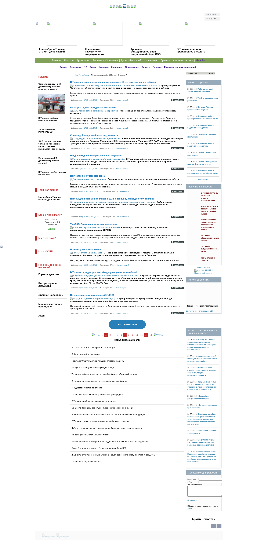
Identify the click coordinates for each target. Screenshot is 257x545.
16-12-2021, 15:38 (90, 242)
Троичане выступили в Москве (86, 461)
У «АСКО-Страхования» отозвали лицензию (94, 224)
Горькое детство (48, 274)
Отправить (191, 500)
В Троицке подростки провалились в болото (191, 50)
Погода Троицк (203, 267)
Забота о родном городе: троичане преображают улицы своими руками (107, 428)
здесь (189, 509)
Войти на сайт (211, 14)
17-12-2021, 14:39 (90, 100)
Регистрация (211, 18)
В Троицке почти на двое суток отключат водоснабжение (99, 381)
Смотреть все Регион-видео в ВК (199, 311)
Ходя (41, 315)
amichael (51, 229)
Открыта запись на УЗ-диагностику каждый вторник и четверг (50, 86)
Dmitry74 (82, 191)
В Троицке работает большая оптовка (48, 119)
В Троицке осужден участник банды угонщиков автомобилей (103, 272)
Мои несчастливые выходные (50, 305)
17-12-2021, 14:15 (90, 128)
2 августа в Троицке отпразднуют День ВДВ (93, 367)
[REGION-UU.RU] (72, 12)
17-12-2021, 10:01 (92, 191)
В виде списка (213, 527)
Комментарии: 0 (122, 100)
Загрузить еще (127, 324)
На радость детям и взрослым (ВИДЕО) (92, 295)
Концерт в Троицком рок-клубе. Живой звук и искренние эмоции (103, 408)
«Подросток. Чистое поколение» (87, 388)
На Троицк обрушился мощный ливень (90, 435)
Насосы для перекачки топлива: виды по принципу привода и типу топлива (112, 198)
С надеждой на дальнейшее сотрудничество (94, 135)
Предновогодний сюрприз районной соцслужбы (96, 155)
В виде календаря (219, 527)
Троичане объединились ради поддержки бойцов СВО (146, 52)
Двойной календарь (50, 295)
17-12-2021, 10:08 (90, 168)
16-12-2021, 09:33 (90, 313)
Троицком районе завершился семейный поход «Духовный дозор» (104, 374)
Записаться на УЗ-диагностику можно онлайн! (48, 160)
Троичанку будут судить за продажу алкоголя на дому (98, 361)
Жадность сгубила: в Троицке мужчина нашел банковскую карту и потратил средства (113, 455)
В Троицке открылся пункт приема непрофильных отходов (100, 421)
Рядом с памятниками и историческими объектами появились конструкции (108, 414)
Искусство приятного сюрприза (87, 176)
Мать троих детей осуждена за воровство (93, 107)
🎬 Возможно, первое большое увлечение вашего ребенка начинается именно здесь (51, 145)
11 (141, 335)
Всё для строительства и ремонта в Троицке (93, 347)
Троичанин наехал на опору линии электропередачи (97, 394)
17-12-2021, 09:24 (92, 217)
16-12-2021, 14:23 (90, 265)
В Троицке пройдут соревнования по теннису (94, 401)
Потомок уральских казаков (85, 249)
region (81, 100)
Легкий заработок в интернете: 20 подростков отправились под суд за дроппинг (110, 441)
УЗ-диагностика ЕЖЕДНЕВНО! (46, 130)
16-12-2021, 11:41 (90, 288)
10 (136, 335)
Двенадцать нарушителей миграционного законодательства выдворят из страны (98, 54)
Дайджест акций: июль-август (86, 354)
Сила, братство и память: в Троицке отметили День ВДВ (99, 448)
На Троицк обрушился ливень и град (209, 248)
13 (150, 335)
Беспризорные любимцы (47, 284)
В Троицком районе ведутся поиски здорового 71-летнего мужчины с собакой (113, 82)
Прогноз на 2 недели (203, 273)
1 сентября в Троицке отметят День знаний (52, 50)
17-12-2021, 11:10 (90, 148)
